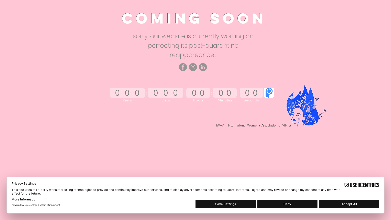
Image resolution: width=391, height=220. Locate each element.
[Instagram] (193, 67)
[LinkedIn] (203, 67)
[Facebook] (183, 67)
